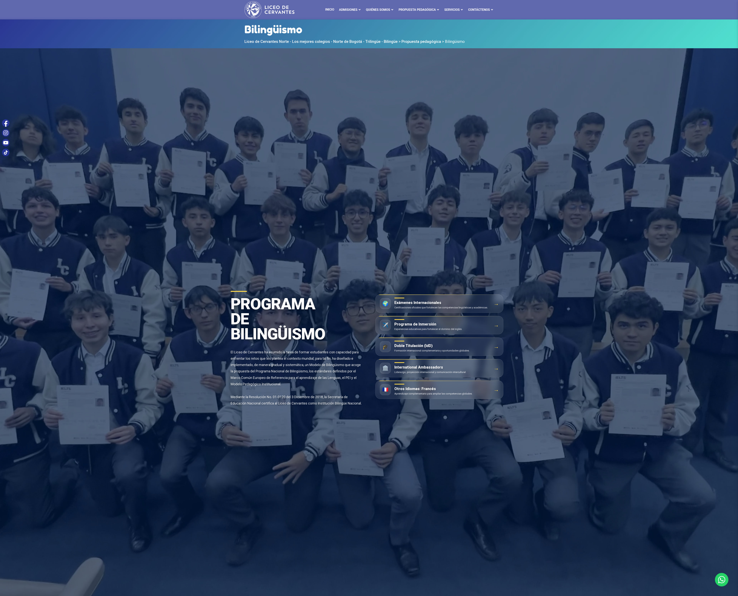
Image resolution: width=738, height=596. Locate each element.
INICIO (329, 9)
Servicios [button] (452, 10)
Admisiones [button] (348, 10)
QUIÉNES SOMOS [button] (378, 10)
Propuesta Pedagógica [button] (417, 10)
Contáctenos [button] (479, 10)
